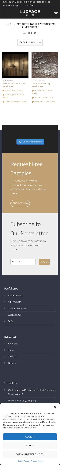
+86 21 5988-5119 (26, 400)
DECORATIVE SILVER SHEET (15, 101)
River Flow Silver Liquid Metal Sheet (14, 85)
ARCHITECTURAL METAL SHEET (42, 92)
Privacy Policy (37, 461)
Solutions (13, 343)
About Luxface (15, 295)
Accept (30, 436)
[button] (55, 407)
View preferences (30, 454)
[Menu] (4, 13)
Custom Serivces (17, 308)
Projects (12, 356)
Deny (30, 445)
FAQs (11, 321)
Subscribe (45, 261)
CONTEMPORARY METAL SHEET (13, 96)
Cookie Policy (23, 461)
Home (8, 24)
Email (16, 261)
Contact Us (14, 314)
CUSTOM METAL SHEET (43, 97)
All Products (14, 302)
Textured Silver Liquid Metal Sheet (42, 85)
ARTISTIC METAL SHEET (13, 90)
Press (11, 350)
